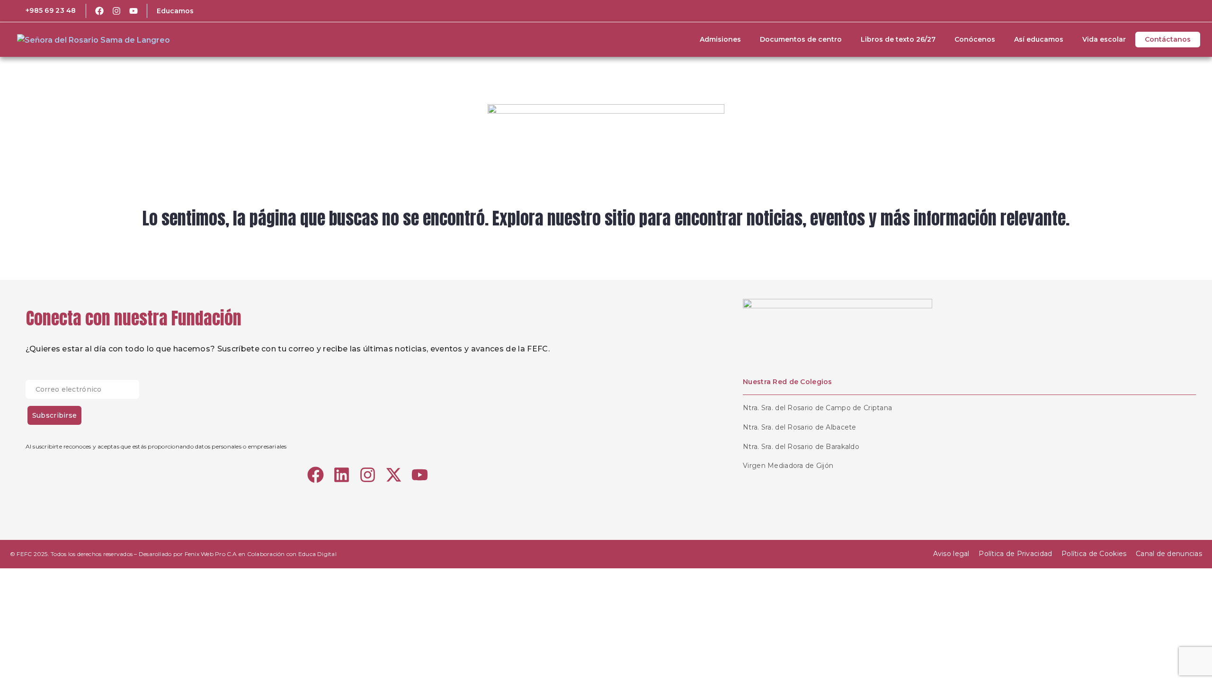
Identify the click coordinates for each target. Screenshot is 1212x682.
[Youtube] (133, 10)
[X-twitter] (393, 475)
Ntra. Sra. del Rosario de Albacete (799, 427)
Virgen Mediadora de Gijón (788, 465)
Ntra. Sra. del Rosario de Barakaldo (801, 446)
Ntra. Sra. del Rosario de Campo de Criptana (817, 408)
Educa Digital (317, 553)
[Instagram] (116, 10)
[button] (1173, 11)
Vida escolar (1104, 39)
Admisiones (720, 39)
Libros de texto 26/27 (898, 39)
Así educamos (1038, 39)
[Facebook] (99, 10)
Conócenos (974, 39)
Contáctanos (1168, 39)
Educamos (175, 11)
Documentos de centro (801, 39)
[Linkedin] (341, 475)
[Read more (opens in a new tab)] (44, 10)
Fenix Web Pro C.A (211, 553)
